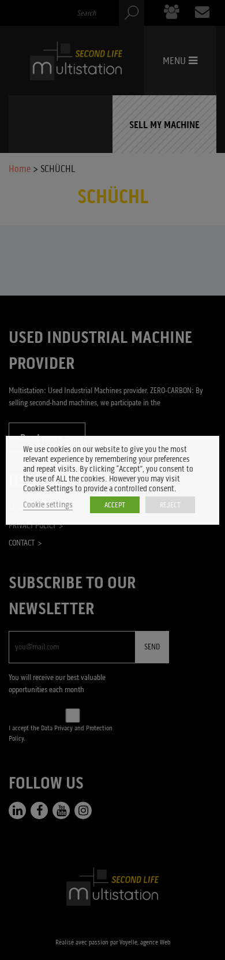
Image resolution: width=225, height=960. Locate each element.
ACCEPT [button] (114, 504)
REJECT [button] (170, 504)
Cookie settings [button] (48, 505)
